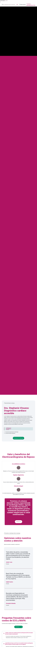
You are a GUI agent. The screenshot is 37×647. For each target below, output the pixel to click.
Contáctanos (17, 626)
